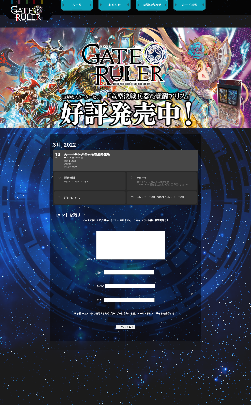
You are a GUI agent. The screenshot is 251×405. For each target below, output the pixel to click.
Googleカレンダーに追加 (170, 197)
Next (247, 77)
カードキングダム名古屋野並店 (153, 181)
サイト (100, 300)
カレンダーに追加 (146, 197)
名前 (100, 272)
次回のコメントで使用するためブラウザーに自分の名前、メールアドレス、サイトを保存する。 (127, 313)
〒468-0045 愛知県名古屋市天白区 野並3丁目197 (162, 184)
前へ (3, 77)
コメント (91, 258)
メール (100, 286)
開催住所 (141, 177)
